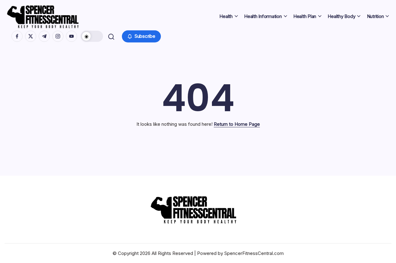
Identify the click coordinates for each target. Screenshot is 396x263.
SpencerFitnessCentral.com (254, 253)
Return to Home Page (237, 124)
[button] (92, 36)
